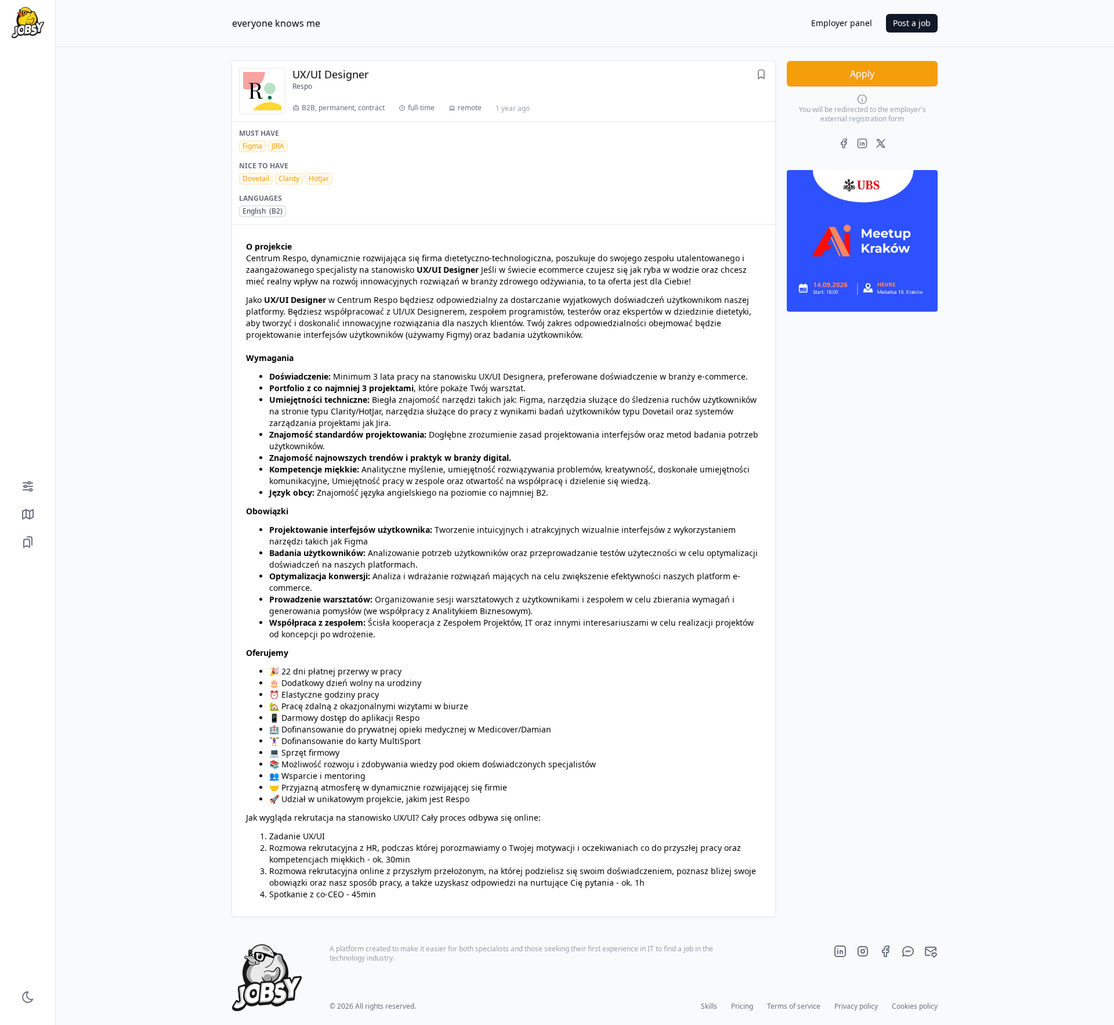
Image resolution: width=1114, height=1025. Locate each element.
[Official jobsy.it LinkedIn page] (840, 951)
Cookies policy (915, 1006)
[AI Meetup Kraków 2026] (862, 241)
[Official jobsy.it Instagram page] (863, 951)
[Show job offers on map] (27, 514)
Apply (862, 73)
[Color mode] (27, 997)
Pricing (742, 1006)
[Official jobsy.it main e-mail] (931, 951)
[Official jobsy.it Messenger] (908, 951)
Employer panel (841, 22)
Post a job (912, 22)
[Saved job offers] (27, 542)
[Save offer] (761, 76)
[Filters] (27, 486)
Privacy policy (856, 1006)
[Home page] (27, 22)
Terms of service (793, 1006)
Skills (709, 1006)
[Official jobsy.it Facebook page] (885, 951)
